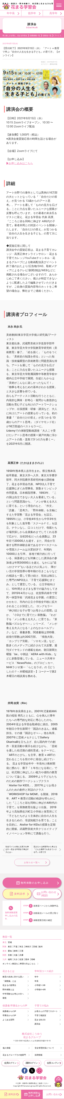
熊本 (27, 959)
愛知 (10, 951)
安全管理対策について (44, 1048)
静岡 (16, 951)
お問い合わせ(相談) (48, 893)
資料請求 (19, 893)
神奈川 (28, 946)
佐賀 (21, 959)
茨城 (35, 946)
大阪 (16, 955)
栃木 (41, 946)
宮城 (10, 942)
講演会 (37, 1024)
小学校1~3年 (40, 985)
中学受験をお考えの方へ (13, 994)
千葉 (16, 946)
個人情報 (6, 1048)
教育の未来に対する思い (13, 977)
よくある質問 (8, 1020)
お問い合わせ (53, 1094)
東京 (10, 946)
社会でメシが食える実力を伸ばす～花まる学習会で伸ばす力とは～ (17, 849)
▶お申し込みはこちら (19, 163)
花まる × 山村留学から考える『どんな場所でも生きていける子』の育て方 (45, 849)
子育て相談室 (40, 1015)
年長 (36, 981)
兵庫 (21, 955)
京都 (10, 955)
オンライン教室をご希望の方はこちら (19, 964)
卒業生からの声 (9, 1015)
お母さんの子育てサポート (46, 1011)
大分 (16, 959)
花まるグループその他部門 (14, 1055)
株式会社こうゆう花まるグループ (32, 1035)
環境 (4, 998)
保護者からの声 (9, 1011)
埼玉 (21, 946)
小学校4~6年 (40, 989)
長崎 (33, 959)
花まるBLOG (40, 1020)
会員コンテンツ (54, 1063)
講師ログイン (32, 1063)
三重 (21, 951)
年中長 (11, 13)
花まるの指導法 (9, 985)
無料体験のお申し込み (35, 882)
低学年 (32, 13)
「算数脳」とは (9, 981)
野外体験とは (8, 989)
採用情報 (38, 1055)
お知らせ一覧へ (32, 862)
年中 (36, 977)
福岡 (10, 959)
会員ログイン (10, 1063)
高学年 (53, 13)
